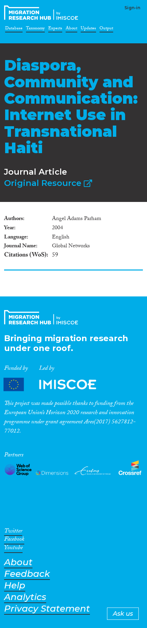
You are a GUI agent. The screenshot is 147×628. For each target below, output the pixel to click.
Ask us (123, 613)
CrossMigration (42, 12)
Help (14, 585)
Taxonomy (35, 29)
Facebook (14, 540)
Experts (55, 29)
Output (106, 29)
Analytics (25, 597)
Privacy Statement (47, 608)
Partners (55, 384)
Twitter (13, 532)
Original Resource (44, 183)
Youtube (13, 549)
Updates (88, 29)
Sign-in (132, 7)
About (71, 29)
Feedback (27, 574)
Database (14, 29)
